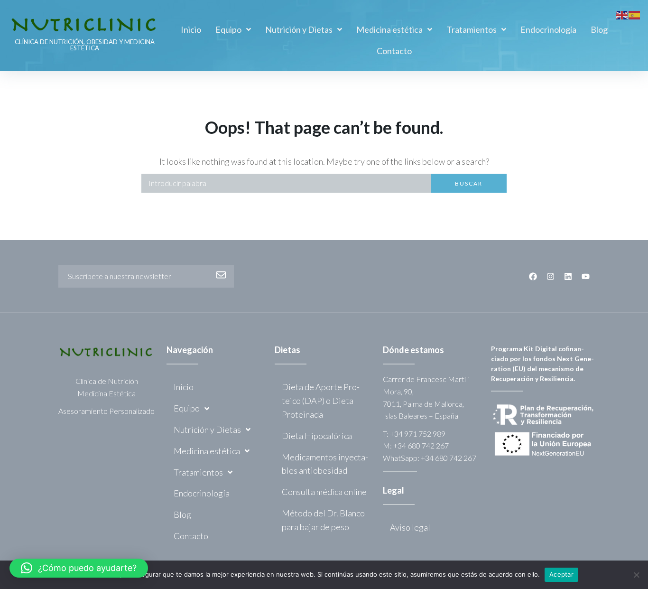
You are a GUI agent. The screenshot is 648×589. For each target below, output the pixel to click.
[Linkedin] (568, 276)
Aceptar (561, 574)
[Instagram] (550, 276)
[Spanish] (635, 14)
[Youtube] (586, 276)
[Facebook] (533, 276)
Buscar (468, 183)
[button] (78, 568)
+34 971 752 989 (417, 433)
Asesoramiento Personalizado (106, 410)
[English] (622, 14)
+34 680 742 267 (421, 445)
